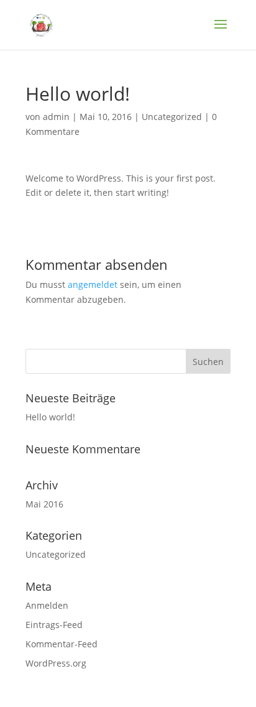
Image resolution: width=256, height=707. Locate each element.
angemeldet (92, 284)
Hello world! (50, 417)
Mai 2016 (44, 504)
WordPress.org (55, 663)
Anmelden (46, 605)
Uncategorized (172, 116)
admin (56, 116)
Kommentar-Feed (61, 644)
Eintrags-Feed (54, 625)
